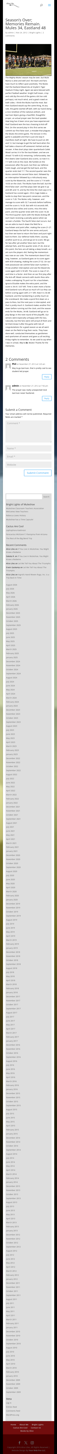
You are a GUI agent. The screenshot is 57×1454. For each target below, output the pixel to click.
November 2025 (13, 617)
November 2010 (13, 1335)
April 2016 (10, 1077)
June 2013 (10, 1210)
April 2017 (10, 1028)
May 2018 (10, 976)
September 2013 (13, 1198)
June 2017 (10, 1020)
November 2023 (13, 714)
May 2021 (10, 835)
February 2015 (12, 1129)
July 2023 (10, 730)
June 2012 (10, 1259)
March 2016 (11, 1081)
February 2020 (12, 895)
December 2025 (13, 613)
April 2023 (10, 742)
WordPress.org (12, 1415)
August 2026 (11, 585)
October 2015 (12, 1101)
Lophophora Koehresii (16, 530)
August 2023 (11, 726)
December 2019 (13, 903)
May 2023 (10, 738)
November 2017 (13, 1000)
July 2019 (10, 923)
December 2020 (13, 855)
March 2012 (11, 1271)
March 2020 (11, 891)
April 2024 (10, 693)
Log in (8, 1403)
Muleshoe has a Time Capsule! (19, 519)
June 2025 (10, 637)
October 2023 (12, 718)
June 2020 (10, 879)
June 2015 (10, 1117)
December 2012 (13, 1234)
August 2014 (11, 1154)
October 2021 (12, 815)
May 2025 (10, 641)
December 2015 (13, 1093)
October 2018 (12, 960)
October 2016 (12, 1053)
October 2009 (12, 1388)
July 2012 (10, 1255)
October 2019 (12, 911)
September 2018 (13, 964)
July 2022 (10, 778)
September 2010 (13, 1343)
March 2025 (11, 649)
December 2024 (13, 661)
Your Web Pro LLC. (37, 1450)
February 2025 (12, 653)
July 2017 (10, 1016)
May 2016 (10, 1073)
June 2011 (10, 1307)
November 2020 (13, 859)
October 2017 (12, 1004)
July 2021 (10, 827)
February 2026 (12, 605)
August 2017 (11, 1012)
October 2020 (12, 863)
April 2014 (10, 1170)
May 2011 (10, 1311)
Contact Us (36, 1427)
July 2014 (10, 1158)
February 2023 (12, 750)
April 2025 (10, 645)
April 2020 (10, 887)
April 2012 (10, 1267)
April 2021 (10, 839)
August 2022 (11, 774)
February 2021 (12, 847)
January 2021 (12, 851)
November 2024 (13, 665)
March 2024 (11, 698)
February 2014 (12, 1178)
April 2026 (10, 597)
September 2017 (13, 1008)
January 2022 (12, 803)
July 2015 (10, 1113)
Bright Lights (35, 32)
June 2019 (10, 928)
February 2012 (12, 1275)
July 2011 (10, 1303)
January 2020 (12, 899)
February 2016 (12, 1085)
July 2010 (10, 1351)
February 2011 (12, 1323)
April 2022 (10, 790)
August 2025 (11, 629)
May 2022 (10, 786)
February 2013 (12, 1226)
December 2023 (13, 710)
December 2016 (13, 1045)
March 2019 (11, 940)
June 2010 (10, 1356)
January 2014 (12, 1182)
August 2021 (11, 823)
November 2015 (13, 1097)
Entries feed (11, 1407)
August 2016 (11, 1061)
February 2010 (12, 1372)
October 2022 (12, 766)
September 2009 (13, 1392)
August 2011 (11, 1299)
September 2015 (13, 1105)
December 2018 (13, 952)
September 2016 (13, 1057)
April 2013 (10, 1218)
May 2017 (10, 1024)
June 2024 (10, 685)
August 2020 (11, 871)
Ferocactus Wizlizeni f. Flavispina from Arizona (26, 534)
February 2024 (12, 702)
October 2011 (12, 1291)
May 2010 (10, 1360)
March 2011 (11, 1319)
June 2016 (10, 1069)
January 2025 (12, 657)
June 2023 (10, 734)
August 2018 (11, 968)
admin (11, 32)
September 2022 (13, 770)
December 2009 (13, 1380)
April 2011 (10, 1315)
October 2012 (12, 1242)
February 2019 (12, 944)
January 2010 (12, 1376)
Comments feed (13, 1411)
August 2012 (11, 1251)
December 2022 (13, 758)
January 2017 (12, 1041)
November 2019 (13, 907)
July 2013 (10, 1206)
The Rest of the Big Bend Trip (19, 538)
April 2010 (10, 1364)
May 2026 (10, 593)
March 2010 (11, 1368)
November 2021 (13, 811)
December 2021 (13, 806)
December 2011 (13, 1283)
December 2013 (13, 1186)
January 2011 (12, 1327)
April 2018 (10, 980)
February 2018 (12, 988)
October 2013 (12, 1194)
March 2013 (11, 1222)
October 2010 (12, 1339)
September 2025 (13, 625)
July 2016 (10, 1065)
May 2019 (10, 932)
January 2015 (12, 1133)
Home (13, 1424)
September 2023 (13, 722)
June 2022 (10, 782)
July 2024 (10, 681)
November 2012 (13, 1238)
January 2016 (12, 1089)
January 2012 (12, 1279)
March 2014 (11, 1174)
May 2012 (10, 1263)
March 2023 (11, 746)
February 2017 (12, 1037)
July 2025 (10, 633)
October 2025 (12, 621)
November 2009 (13, 1384)
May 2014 (10, 1166)
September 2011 (13, 1295)
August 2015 (11, 1109)
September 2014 (13, 1150)
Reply (46, 376)
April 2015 (10, 1125)
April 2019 (10, 936)
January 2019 (12, 948)
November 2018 (13, 956)
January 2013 (12, 1230)
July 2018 (10, 972)
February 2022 (12, 798)
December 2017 (13, 996)
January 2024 (12, 706)
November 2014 (13, 1142)
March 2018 (11, 984)
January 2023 (12, 754)
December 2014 (13, 1138)
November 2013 (13, 1190)
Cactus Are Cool (20, 1427)
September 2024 (13, 673)
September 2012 (13, 1246)
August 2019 (11, 920)
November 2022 (13, 762)
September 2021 (13, 819)
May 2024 (10, 689)
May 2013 (10, 1214)
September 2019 (13, 916)
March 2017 (11, 1033)
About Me (23, 1424)
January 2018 (12, 992)
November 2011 (13, 1287)
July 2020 (10, 875)
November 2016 (13, 1049)
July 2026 (10, 588)
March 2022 (11, 794)
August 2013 (11, 1202)
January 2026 (12, 609)
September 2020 (13, 867)
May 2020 (10, 883)
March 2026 (11, 601)
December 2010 (13, 1331)
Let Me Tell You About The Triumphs (34, 563)
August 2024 (11, 677)
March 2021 (11, 843)
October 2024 (12, 669)
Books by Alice (27, 1431)
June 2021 (10, 831)
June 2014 (10, 1162)
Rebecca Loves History (16, 515)
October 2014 (12, 1146)
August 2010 (11, 1347)
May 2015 (10, 1121)
